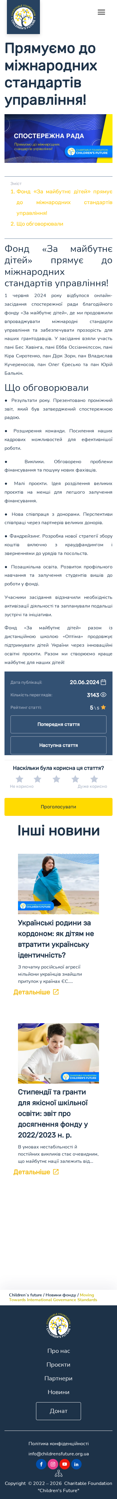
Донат (59, 1411)
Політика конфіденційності (58, 1443)
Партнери (58, 1378)
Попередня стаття (59, 724)
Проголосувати (58, 807)
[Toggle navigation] (101, 12)
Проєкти (58, 1365)
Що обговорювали (39, 224)
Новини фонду (61, 1295)
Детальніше (32, 992)
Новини (59, 1392)
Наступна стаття (58, 745)
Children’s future (25, 1295)
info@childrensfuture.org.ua (58, 1454)
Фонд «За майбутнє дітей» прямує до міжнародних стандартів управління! (64, 202)
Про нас (58, 1351)
